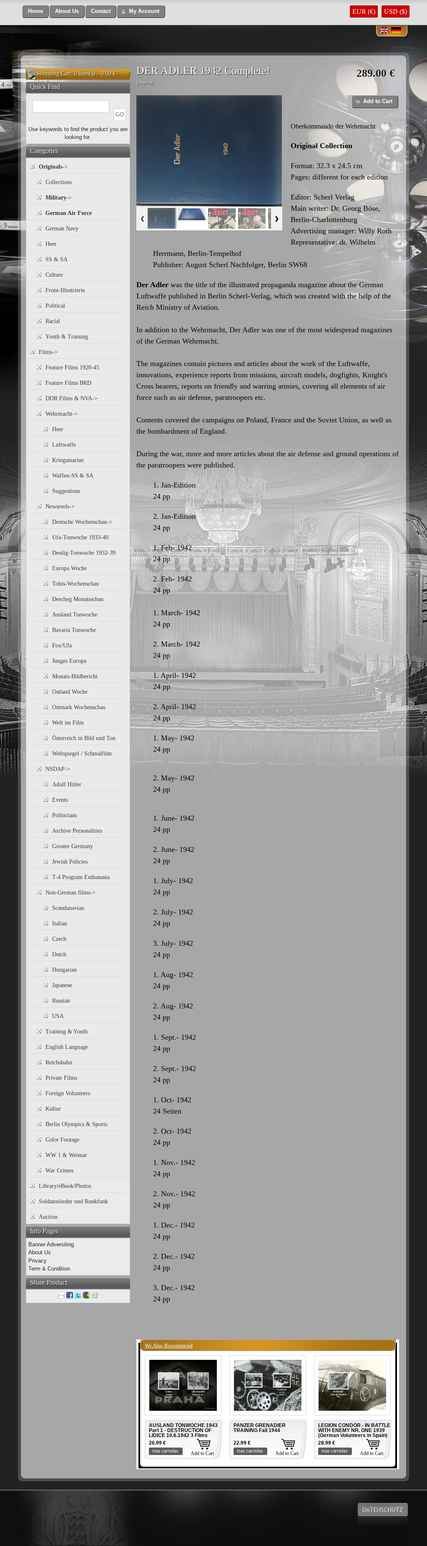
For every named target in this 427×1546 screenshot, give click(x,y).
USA (58, 1016)
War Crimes (59, 1170)
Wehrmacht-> (61, 414)
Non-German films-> (70, 892)
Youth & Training (66, 336)
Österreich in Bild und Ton (84, 738)
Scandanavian (68, 908)
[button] (35, 11)
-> (53, 167)
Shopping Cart (54, 74)
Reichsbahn (58, 1062)
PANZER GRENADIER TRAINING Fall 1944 (260, 1427)
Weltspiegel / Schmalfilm (82, 753)
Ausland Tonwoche (74, 614)
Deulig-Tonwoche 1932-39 (84, 553)
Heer (51, 244)
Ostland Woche (70, 692)
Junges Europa (69, 661)
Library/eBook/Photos (65, 1186)
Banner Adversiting (51, 1244)
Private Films (61, 1078)
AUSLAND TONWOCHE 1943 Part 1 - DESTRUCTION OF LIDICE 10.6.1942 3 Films (183, 1430)
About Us (39, 1252)
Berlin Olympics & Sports (76, 1124)
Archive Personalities (77, 831)
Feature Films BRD (68, 383)
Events (60, 800)
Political (55, 306)
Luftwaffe (64, 445)
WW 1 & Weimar (66, 1155)
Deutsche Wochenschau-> (82, 522)
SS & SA (56, 259)
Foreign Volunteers (67, 1093)
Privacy (37, 1261)
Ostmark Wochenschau (78, 707)
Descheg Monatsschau (77, 599)
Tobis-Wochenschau (75, 584)
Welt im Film (68, 723)
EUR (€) (363, 11)
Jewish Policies (70, 862)
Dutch (59, 954)
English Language (66, 1047)
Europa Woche (69, 568)
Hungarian (64, 970)
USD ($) (395, 11)
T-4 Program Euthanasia (81, 877)
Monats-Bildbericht (75, 676)
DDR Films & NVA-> (71, 398)
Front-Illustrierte (65, 290)
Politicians (64, 815)
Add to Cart (202, 1453)
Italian (59, 923)
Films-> (48, 352)
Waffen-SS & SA (72, 475)
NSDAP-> (57, 769)
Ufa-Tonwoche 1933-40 (80, 537)
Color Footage (62, 1140)
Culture (54, 275)
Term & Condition (49, 1269)
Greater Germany (72, 846)
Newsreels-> (60, 506)
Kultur (53, 1109)
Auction (48, 1217)
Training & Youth (66, 1031)
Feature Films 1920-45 (72, 367)
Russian (61, 1001)
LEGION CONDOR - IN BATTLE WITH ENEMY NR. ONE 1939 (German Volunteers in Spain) (354, 1430)
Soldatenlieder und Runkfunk (73, 1201)
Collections (58, 182)
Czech (59, 939)
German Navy (61, 228)
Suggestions (66, 491)
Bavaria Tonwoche (74, 630)
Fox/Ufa (62, 645)
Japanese (62, 985)
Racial (52, 321)
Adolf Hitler (66, 784)
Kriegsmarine (68, 460)
